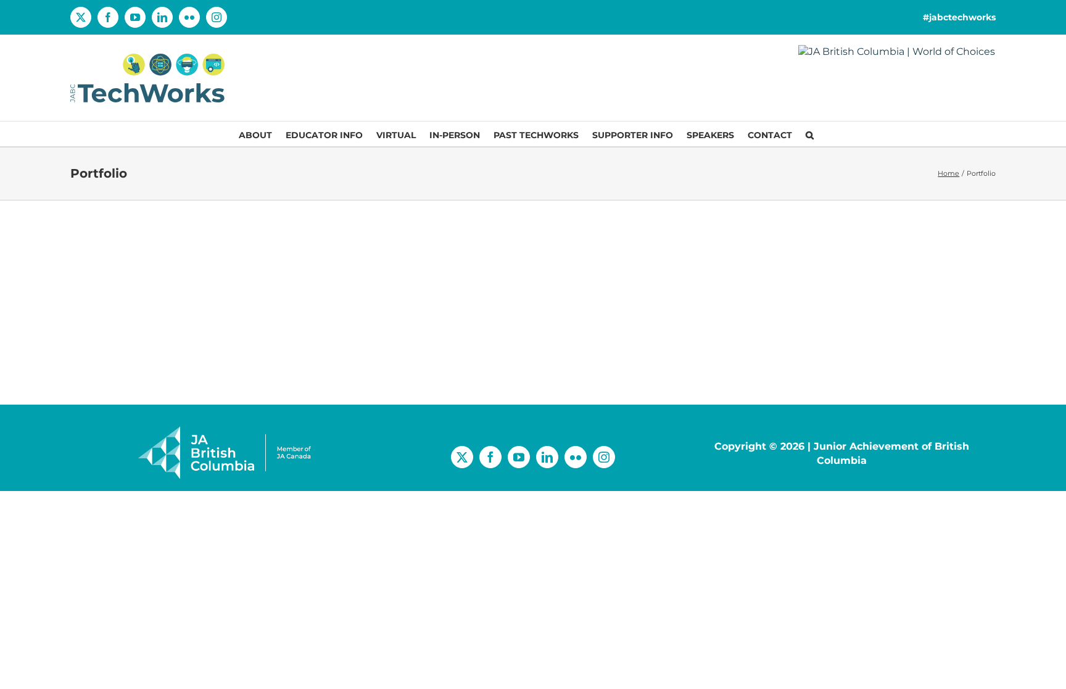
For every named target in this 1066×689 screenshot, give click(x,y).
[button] (810, 134)
